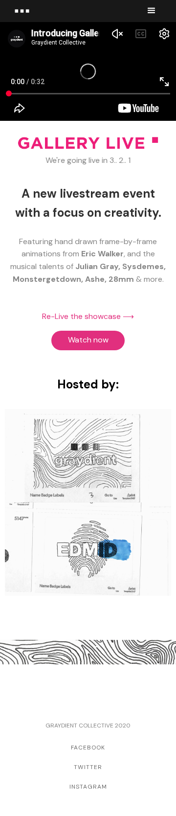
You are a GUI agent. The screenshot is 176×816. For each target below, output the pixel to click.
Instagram (88, 787)
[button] (151, 11)
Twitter (88, 767)
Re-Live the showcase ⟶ (88, 316)
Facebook (88, 747)
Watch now (88, 340)
